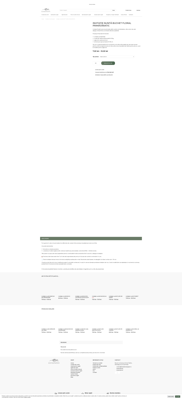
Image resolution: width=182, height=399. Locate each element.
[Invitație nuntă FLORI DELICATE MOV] (99, 320)
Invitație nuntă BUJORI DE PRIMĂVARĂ (65, 329)
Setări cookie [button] (171, 396)
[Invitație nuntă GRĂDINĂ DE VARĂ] (49, 320)
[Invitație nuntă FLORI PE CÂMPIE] (116, 320)
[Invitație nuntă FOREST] (133, 287)
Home (43, 19)
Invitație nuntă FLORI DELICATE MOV (98, 329)
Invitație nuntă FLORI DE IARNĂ (115, 297)
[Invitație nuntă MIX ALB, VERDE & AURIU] (82, 320)
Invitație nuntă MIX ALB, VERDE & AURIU (81, 329)
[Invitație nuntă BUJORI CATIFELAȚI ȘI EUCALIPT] (82, 287)
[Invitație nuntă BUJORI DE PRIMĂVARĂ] (65, 320)
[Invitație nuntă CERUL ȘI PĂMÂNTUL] (133, 320)
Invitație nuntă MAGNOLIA (99, 296)
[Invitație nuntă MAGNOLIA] (99, 287)
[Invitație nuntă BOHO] (65, 287)
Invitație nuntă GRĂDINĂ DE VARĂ (48, 329)
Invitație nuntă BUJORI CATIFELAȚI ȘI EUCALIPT (82, 297)
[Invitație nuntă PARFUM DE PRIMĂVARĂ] (49, 287)
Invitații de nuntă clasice (50, 19)
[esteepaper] (46, 10)
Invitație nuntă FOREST (132, 296)
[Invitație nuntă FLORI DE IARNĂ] (116, 287)
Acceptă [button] (177, 396)
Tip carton (96, 56)
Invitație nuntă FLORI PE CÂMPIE (115, 329)
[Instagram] (119, 372)
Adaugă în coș (108, 63)
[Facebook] (116, 372)
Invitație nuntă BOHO (64, 296)
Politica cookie (27, 397)
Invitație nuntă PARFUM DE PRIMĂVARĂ (48, 297)
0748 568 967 (110, 72)
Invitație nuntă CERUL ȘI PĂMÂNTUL (132, 329)
